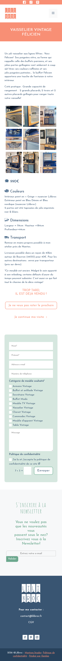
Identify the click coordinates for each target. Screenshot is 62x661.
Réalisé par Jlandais (39, 656)
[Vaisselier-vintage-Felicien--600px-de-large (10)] (31, 150)
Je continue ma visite (29, 317)
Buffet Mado (20, 399)
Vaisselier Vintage (23, 407)
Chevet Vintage (22, 412)
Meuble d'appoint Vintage (28, 420)
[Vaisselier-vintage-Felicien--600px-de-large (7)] (48, 127)
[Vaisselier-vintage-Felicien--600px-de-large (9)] (14, 150)
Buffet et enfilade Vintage (28, 390)
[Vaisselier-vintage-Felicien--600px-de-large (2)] (14, 127)
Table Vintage (21, 425)
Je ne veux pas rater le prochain (31, 305)
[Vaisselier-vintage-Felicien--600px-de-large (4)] (14, 173)
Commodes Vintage (24, 416)
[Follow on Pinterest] (31, 637)
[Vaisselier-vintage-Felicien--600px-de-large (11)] (48, 150)
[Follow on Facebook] (25, 637)
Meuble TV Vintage (24, 403)
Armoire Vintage (22, 386)
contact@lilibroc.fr (31, 616)
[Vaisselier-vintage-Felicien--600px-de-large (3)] (31, 127)
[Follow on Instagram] (37, 637)
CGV (31, 622)
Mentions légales (33, 653)
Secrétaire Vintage (23, 394)
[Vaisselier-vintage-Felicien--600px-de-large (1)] (48, 173)
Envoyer (43, 470)
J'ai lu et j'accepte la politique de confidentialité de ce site (29, 461)
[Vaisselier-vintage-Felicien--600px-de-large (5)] (31, 173)
